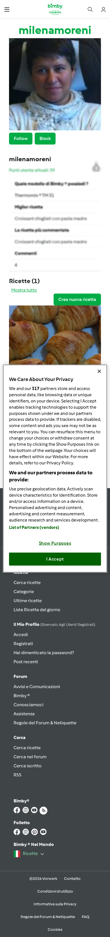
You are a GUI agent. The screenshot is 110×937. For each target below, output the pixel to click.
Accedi (21, 634)
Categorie (24, 591)
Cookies (55, 929)
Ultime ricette (28, 600)
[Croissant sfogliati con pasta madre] (55, 343)
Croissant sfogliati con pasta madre (51, 218)
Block (45, 138)
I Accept (55, 558)
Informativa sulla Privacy (55, 904)
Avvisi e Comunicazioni (37, 686)
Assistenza (24, 713)
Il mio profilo (54, 624)
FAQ (85, 916)
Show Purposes (55, 543)
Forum (20, 676)
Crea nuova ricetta (77, 299)
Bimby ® (22, 695)
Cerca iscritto (27, 765)
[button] (6, 9)
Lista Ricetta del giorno (37, 609)
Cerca (20, 737)
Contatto (72, 878)
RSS (17, 774)
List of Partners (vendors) (34, 527)
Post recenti (26, 661)
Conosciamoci (28, 704)
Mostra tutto (24, 290)
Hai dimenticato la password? (44, 652)
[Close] (99, 371)
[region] (55, 468)
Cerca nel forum (30, 756)
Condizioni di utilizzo (55, 891)
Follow (21, 138)
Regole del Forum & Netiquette (45, 722)
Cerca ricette (27, 582)
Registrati (23, 643)
